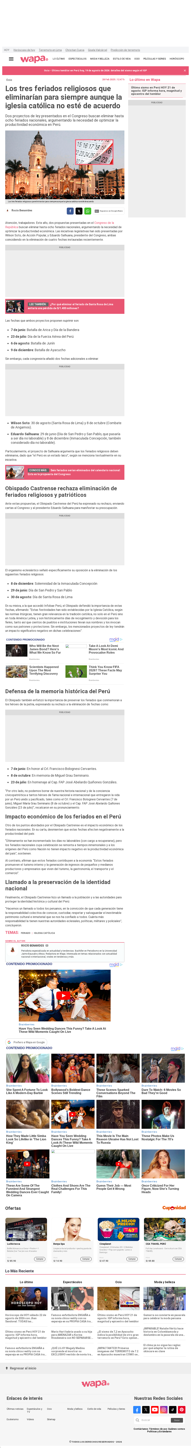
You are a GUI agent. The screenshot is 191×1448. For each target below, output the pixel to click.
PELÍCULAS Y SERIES (154, 58)
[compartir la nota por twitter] (79, 211)
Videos (30, 1419)
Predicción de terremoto (125, 50)
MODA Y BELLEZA (99, 58)
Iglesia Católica (44, 933)
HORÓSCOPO (177, 58)
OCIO (137, 58)
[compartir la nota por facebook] (70, 211)
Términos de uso (158, 1429)
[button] (185, 70)
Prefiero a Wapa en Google (29, 1042)
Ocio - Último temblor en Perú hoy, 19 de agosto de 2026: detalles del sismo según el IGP (95, 70)
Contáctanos (141, 1429)
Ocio (9, 80)
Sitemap (51, 1419)
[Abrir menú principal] (11, 58)
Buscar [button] (177, 1420)
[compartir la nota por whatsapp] (87, 211)
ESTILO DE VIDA (122, 58)
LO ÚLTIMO (59, 58)
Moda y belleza (74, 1409)
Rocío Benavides (22, 210)
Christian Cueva (74, 50)
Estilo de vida (94, 1409)
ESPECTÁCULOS (78, 58)
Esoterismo (12, 1419)
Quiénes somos (176, 1429)
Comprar (39, 1259)
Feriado (25, 933)
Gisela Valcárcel (97, 50)
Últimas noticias (15, 1409)
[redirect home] (34, 59)
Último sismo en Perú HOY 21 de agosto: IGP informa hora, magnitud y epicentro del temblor (156, 91)
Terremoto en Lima (50, 50)
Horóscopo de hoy (24, 50)
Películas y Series (116, 1409)
